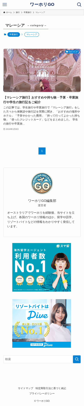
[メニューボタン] (4, 4)
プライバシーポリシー (42, 393)
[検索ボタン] (79, 4)
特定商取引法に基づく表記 (51, 388)
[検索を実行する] (77, 359)
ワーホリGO (42, 5)
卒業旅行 (13, 34)
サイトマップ (25, 388)
